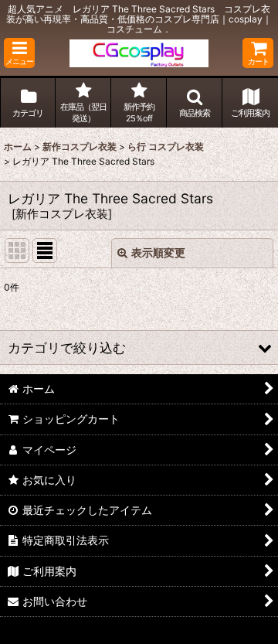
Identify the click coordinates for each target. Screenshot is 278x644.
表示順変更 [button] (158, 252)
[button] (19, 53)
